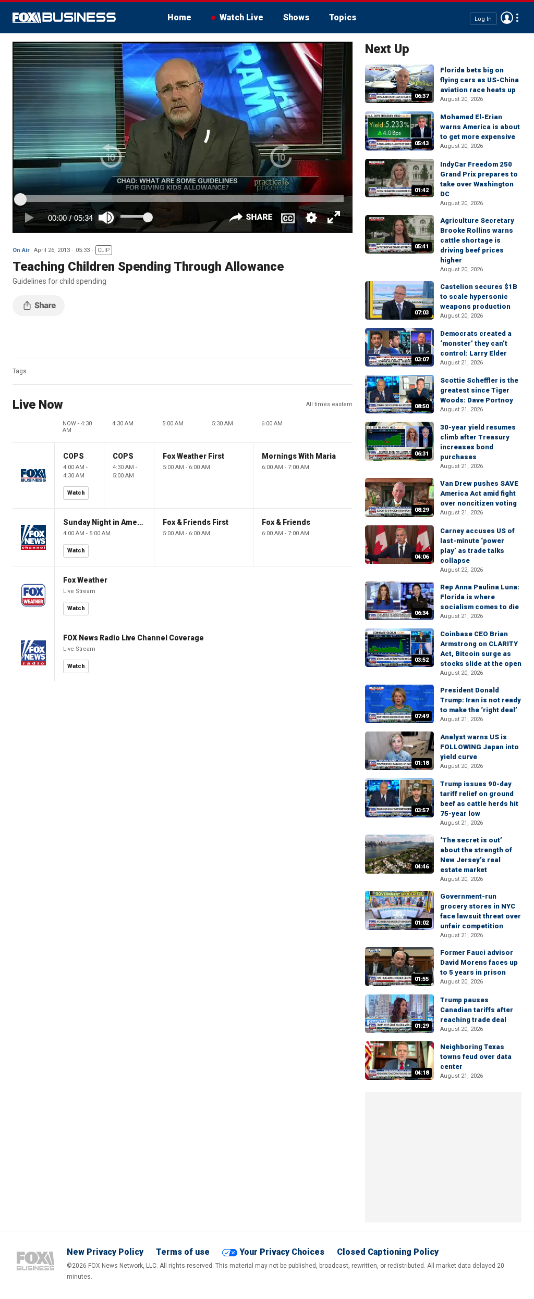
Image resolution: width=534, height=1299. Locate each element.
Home (179, 17)
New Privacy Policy (105, 1252)
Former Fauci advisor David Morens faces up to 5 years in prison (479, 962)
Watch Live (241, 17)
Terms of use (183, 1252)
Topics (342, 17)
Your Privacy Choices (281, 1252)
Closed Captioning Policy (388, 1252)
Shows (296, 17)
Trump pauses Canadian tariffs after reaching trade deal (476, 1010)
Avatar (507, 17)
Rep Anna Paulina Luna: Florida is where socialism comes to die (479, 597)
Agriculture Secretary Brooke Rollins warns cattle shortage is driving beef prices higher (477, 240)
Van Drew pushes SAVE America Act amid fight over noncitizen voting (479, 493)
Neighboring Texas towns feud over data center (476, 1056)
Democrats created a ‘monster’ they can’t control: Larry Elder (476, 343)
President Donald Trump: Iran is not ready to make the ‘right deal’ (480, 700)
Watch (76, 492)
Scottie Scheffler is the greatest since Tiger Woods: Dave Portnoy (479, 390)
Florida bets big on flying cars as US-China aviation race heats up (479, 80)
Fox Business (64, 17)
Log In (483, 18)
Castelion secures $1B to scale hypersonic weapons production (478, 296)
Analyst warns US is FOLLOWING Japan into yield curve (479, 747)
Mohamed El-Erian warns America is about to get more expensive (480, 127)
